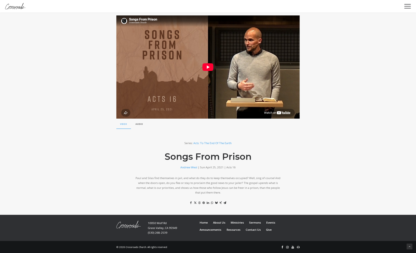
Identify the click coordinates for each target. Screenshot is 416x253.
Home (204, 222)
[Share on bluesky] (216, 203)
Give (269, 230)
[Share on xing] (220, 203)
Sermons (255, 222)
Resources (233, 230)
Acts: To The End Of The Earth (212, 143)
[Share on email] (225, 203)
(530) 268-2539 (157, 232)
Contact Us (253, 230)
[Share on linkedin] (208, 203)
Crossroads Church (136, 247)
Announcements (210, 230)
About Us (219, 222)
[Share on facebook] (191, 203)
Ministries (237, 222)
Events (270, 222)
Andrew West (188, 167)
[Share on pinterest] (204, 203)
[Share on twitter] (195, 203)
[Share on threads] (199, 203)
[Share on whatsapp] (212, 203)
